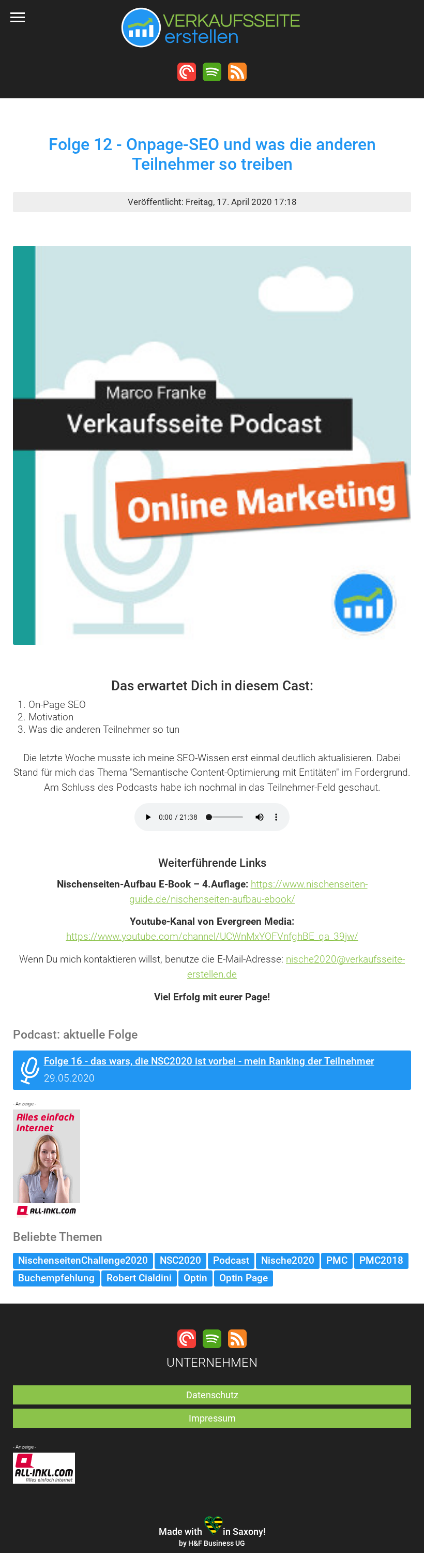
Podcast (231, 1260)
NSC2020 (180, 1260)
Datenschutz (212, 1394)
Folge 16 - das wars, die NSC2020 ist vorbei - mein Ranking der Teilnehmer (209, 1061)
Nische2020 (287, 1260)
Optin (195, 1278)
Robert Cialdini (139, 1278)
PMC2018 (381, 1260)
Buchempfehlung (56, 1278)
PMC (336, 1260)
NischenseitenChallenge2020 (83, 1260)
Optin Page (243, 1278)
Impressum (212, 1418)
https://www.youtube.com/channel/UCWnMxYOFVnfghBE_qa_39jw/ (212, 936)
